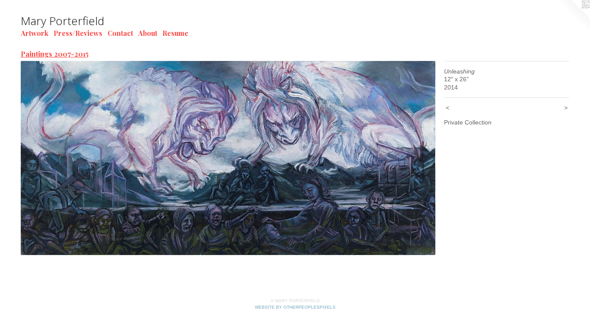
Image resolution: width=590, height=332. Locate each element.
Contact (120, 33)
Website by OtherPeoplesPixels (295, 307)
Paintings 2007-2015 (55, 53)
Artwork (34, 33)
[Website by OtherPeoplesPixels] (572, 17)
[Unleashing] (228, 158)
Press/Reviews (78, 33)
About (147, 33)
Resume (175, 33)
